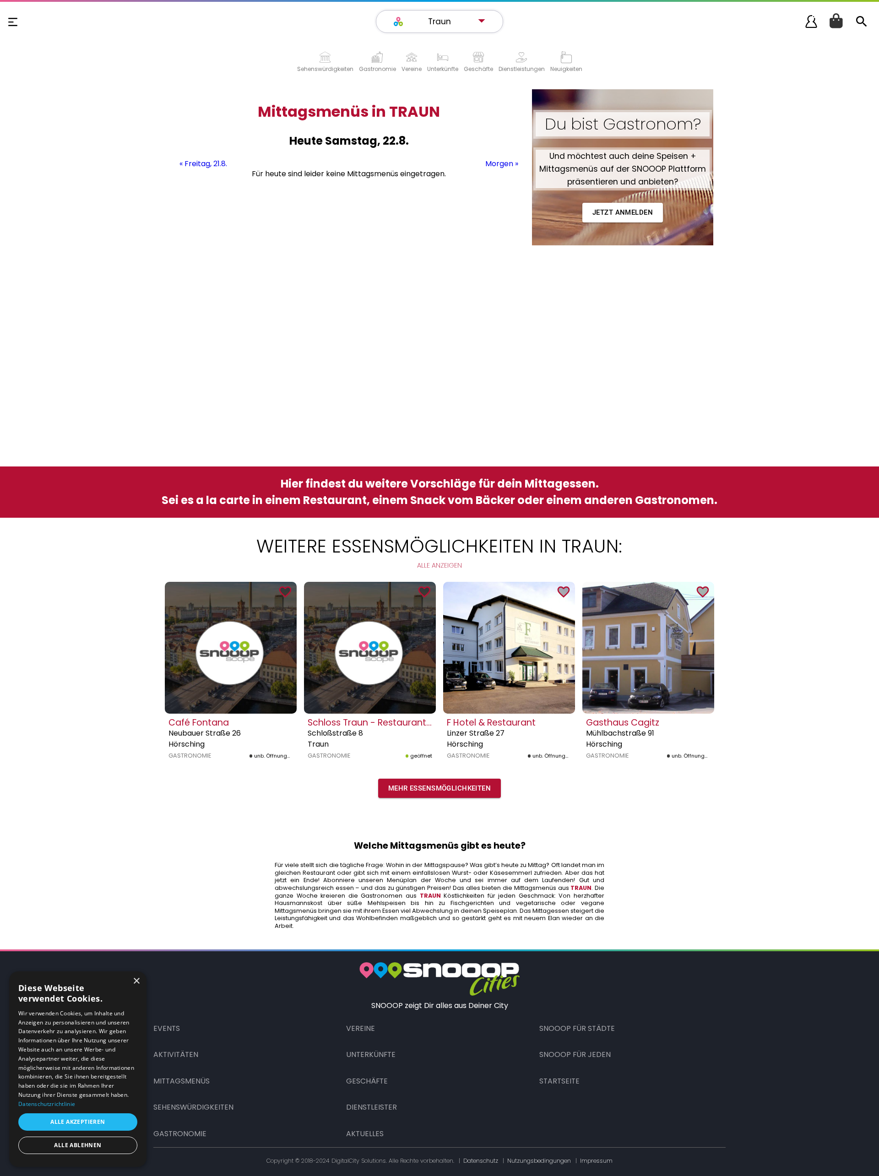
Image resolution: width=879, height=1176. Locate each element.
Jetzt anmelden (622, 212)
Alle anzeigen (439, 565)
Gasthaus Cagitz (622, 722)
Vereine (360, 1028)
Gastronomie (179, 1133)
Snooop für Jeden (575, 1054)
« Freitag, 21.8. (203, 163)
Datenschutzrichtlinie (46, 1104)
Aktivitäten (175, 1054)
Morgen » (501, 163)
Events (166, 1028)
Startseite (559, 1081)
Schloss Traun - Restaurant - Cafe (382, 722)
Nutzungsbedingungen (539, 1161)
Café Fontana (198, 722)
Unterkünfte (371, 1054)
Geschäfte (367, 1081)
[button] (444, 22)
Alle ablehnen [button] (77, 1145)
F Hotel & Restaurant (491, 722)
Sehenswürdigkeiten (193, 1107)
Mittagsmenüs (181, 1081)
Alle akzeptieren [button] (77, 1122)
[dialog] (77, 1069)
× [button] (136, 981)
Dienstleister (371, 1107)
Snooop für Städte (577, 1028)
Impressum (596, 1161)
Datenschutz (480, 1161)
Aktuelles (365, 1133)
